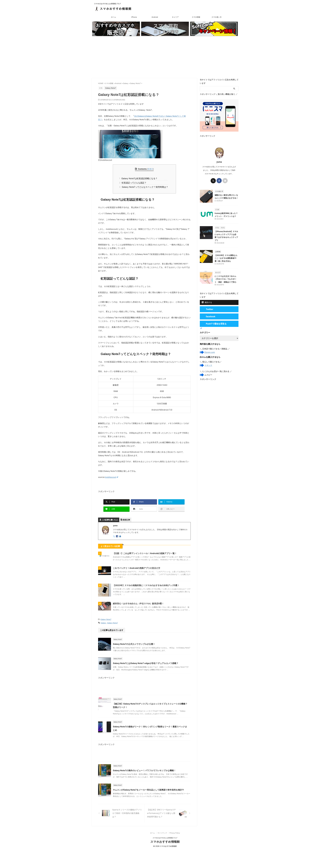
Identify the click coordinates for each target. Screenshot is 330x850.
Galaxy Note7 (106, 619)
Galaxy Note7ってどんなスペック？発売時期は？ (144, 187)
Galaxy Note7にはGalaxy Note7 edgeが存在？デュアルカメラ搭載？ (145, 663)
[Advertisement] (165, 57)
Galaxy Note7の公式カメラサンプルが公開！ (134, 644)
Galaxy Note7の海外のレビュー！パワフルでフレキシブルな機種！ (144, 770)
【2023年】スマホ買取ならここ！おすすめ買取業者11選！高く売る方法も (226, 258)
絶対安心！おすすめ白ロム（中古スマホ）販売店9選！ (138, 603)
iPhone (134, 17)
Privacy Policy (175, 833)
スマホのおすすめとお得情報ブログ (165, 838)
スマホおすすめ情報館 (165, 841)
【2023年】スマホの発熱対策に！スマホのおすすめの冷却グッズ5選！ (146, 585)
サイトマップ (162, 833)
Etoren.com (209, 352)
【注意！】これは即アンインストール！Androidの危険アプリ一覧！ (145, 553)
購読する (208, 302)
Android (155, 17)
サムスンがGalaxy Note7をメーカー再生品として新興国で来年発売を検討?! (148, 789)
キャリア (175, 17)
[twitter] (114, 536)
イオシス (208, 365)
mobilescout (110, 477)
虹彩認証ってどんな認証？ (133, 182)
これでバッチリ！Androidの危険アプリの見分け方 (136, 568)
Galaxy (103, 623)
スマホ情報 (196, 17)
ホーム (113, 17)
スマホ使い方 (217, 17)
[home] (120, 536)
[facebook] (117, 536)
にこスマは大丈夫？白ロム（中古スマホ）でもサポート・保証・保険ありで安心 (225, 279)
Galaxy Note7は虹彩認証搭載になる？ (139, 178)
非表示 (150, 169)
